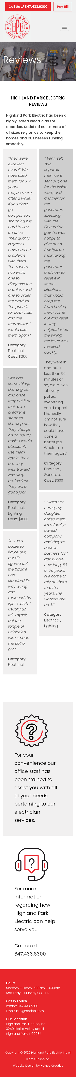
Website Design (24, 1066)
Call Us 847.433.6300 (28, 6)
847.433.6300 (30, 953)
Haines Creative (52, 1066)
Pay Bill (63, 6)
